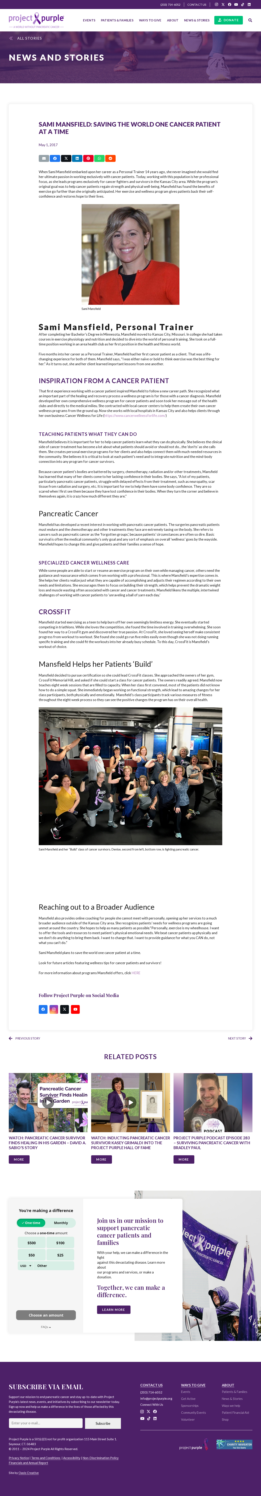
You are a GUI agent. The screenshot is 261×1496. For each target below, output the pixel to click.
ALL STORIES (29, 38)
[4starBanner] (234, 1444)
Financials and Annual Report (28, 1463)
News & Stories (232, 1398)
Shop (225, 1419)
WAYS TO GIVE (193, 1385)
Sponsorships (190, 1405)
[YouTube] (236, 4)
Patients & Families (234, 1392)
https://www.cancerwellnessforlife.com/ (135, 415)
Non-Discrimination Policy (101, 1458)
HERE (136, 973)
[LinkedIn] (249, 4)
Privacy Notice (19, 1458)
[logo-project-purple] (36, 20)
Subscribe (103, 1423)
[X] (223, 4)
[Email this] (44, 158)
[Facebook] (229, 4)
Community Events (193, 1412)
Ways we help (231, 1405)
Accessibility (71, 1458)
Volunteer (188, 1419)
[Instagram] (216, 4)
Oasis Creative (29, 1473)
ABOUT (228, 1385)
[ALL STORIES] (13, 38)
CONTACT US (151, 1385)
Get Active (188, 1398)
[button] (135, 20)
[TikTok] (242, 4)
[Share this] (55, 158)
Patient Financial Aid (235, 1412)
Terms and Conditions (46, 1458)
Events (185, 1392)
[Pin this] (88, 158)
